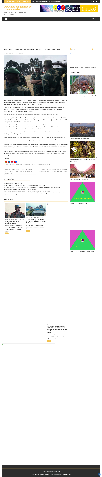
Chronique (19, 19)
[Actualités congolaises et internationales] (6, 19)
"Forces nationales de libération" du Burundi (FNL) (22, 164)
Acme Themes (67, 474)
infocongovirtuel (19, 53)
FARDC (7, 164)
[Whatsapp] (6, 162)
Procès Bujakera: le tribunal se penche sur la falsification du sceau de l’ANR (24, 185)
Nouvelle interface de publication (13, 183)
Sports (27, 19)
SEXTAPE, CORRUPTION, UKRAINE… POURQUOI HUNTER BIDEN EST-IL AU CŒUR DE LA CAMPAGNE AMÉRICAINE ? (18, 171)
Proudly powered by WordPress (40, 474)
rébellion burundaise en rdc (44, 164)
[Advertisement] (51, 33)
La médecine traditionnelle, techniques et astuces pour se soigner (83, 159)
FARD (36, 164)
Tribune (11, 19)
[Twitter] (12, 162)
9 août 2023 (51, 324)
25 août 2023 (30, 217)
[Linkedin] (9, 162)
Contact (41, 19)
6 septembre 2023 (10, 219)
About (34, 19)
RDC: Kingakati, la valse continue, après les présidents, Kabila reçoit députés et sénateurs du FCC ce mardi (53, 170)
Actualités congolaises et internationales (17, 8)
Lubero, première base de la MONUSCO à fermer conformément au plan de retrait (27, 191)
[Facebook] (15, 162)
